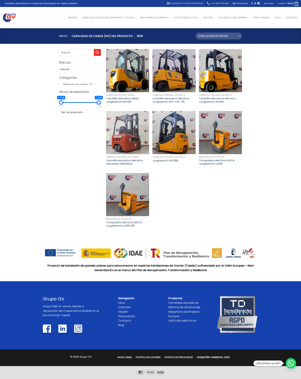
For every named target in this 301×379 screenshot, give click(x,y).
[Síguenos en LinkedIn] (258, 3)
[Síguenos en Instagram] (255, 3)
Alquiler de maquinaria (232, 17)
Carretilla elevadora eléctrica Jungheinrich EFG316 (217, 100)
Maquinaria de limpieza (154, 17)
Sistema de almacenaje (184, 307)
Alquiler (123, 312)
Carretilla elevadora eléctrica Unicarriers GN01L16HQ (124, 162)
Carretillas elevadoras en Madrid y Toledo (107, 17)
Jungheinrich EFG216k (165, 160)
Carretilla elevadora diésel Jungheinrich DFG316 (122, 100)
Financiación (126, 316)
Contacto (291, 17)
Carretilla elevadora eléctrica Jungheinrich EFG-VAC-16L (170, 100)
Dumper (174, 316)
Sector (207, 17)
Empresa (73, 17)
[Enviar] (97, 52)
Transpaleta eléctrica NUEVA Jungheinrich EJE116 (217, 162)
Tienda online (261, 17)
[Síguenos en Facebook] (252, 3)
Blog (278, 17)
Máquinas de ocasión (77, 84)
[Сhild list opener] (95, 84)
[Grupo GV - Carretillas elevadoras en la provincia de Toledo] (12, 18)
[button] (240, 3)
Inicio (63, 36)
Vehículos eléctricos (182, 321)
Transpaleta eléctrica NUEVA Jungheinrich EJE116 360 (124, 224)
